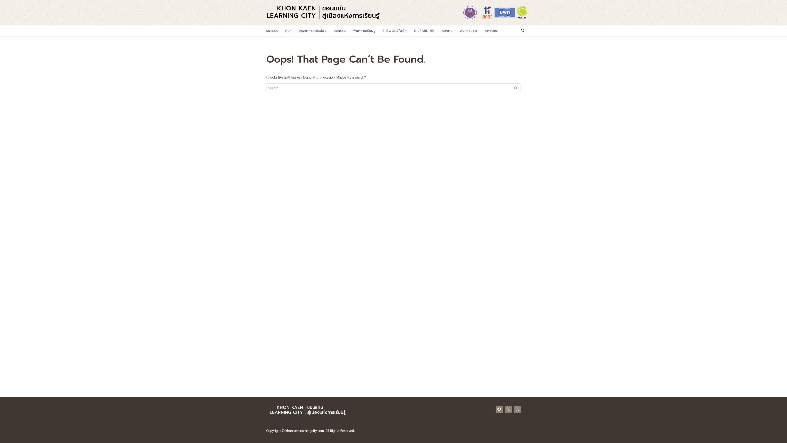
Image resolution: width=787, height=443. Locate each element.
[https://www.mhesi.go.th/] (469, 12)
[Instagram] (517, 409)
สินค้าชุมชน (468, 31)
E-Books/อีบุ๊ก (395, 31)
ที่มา (288, 31)
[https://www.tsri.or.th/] (487, 12)
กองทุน (447, 31)
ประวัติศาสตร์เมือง (312, 31)
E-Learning (424, 31)
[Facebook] (499, 409)
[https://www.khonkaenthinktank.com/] (522, 12)
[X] (508, 409)
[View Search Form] (523, 31)
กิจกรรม (340, 31)
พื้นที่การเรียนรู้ (364, 31)
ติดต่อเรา (491, 31)
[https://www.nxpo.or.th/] (504, 12)
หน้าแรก (272, 31)
